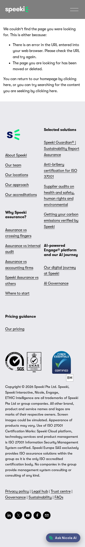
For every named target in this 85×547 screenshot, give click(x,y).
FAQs (59, 497)
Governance (15, 497)
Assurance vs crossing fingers (18, 233)
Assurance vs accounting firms (19, 265)
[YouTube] (28, 515)
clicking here (46, 91)
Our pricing (14, 329)
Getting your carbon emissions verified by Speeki (61, 220)
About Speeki (16, 155)
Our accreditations (21, 195)
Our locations (16, 175)
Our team (13, 165)
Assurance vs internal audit (23, 249)
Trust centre (61, 491)
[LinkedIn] (9, 515)
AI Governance (56, 283)
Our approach (17, 185)
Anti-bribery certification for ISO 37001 (60, 170)
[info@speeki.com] (47, 515)
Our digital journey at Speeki (60, 270)
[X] (18, 515)
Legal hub (40, 491)
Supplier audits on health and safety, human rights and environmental (59, 195)
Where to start (17, 293)
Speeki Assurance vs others (21, 280)
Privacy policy (17, 491)
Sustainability (40, 497)
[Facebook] (37, 515)
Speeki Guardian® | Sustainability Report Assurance (61, 148)
